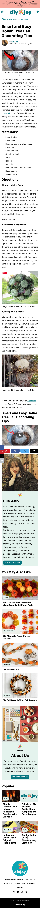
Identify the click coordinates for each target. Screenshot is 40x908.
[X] (22, 892)
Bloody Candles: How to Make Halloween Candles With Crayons (10, 810)
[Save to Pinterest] (2, 452)
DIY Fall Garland (11, 669)
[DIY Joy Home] (20, 12)
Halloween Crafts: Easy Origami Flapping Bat (9, 839)
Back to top (18, 904)
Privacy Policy (31, 883)
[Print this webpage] (2, 460)
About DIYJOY (30, 879)
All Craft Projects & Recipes (14, 879)
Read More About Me (12, 563)
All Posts (12, 19)
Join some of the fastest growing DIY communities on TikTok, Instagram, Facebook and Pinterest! (20, 4)
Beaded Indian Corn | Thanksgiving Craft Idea (29, 839)
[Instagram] (13, 892)
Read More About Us (20, 776)
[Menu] (2, 12)
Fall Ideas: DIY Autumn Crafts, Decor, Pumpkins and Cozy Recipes (29, 809)
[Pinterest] (26, 892)
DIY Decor (24, 19)
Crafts (18, 19)
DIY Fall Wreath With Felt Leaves (20, 700)
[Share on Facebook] (2, 447)
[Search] (38, 12)
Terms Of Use (8, 883)
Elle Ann (14, 42)
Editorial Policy (20, 883)
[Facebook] (18, 892)
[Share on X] (2, 456)
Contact (20, 887)
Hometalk (6, 113)
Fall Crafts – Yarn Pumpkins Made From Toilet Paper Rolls (18, 603)
